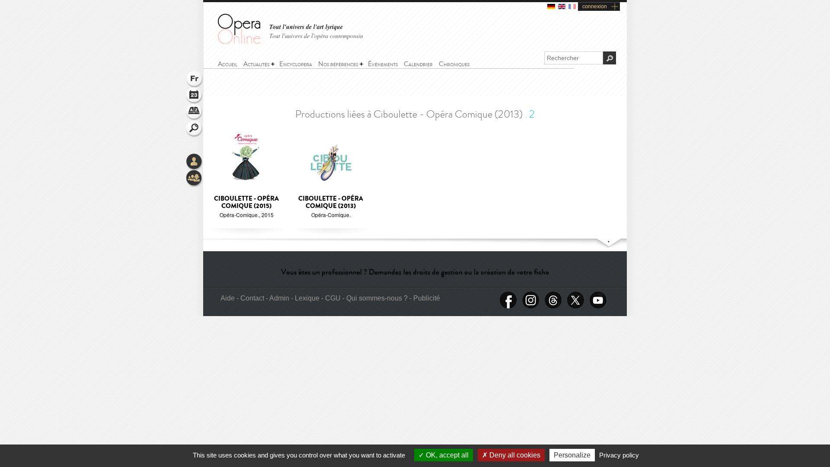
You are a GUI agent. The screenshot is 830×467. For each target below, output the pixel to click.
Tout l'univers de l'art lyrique (306, 27)
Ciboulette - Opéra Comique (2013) (330, 203)
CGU (333, 298)
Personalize (572, 455)
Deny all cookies (514, 455)
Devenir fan (508, 300)
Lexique (194, 112)
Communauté (194, 178)
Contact (252, 298)
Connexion (194, 162)
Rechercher (194, 129)
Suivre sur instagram (531, 300)
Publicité (426, 298)
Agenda (194, 96)
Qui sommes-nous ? (377, 298)
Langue (194, 79)
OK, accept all (446, 455)
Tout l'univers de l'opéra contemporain (316, 36)
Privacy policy (619, 455)
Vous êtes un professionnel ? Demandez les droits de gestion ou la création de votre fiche (415, 272)
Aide (227, 298)
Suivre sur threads (553, 300)
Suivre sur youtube (598, 300)
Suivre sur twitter (576, 300)
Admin (279, 298)
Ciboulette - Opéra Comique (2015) (246, 203)
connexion (594, 6)
